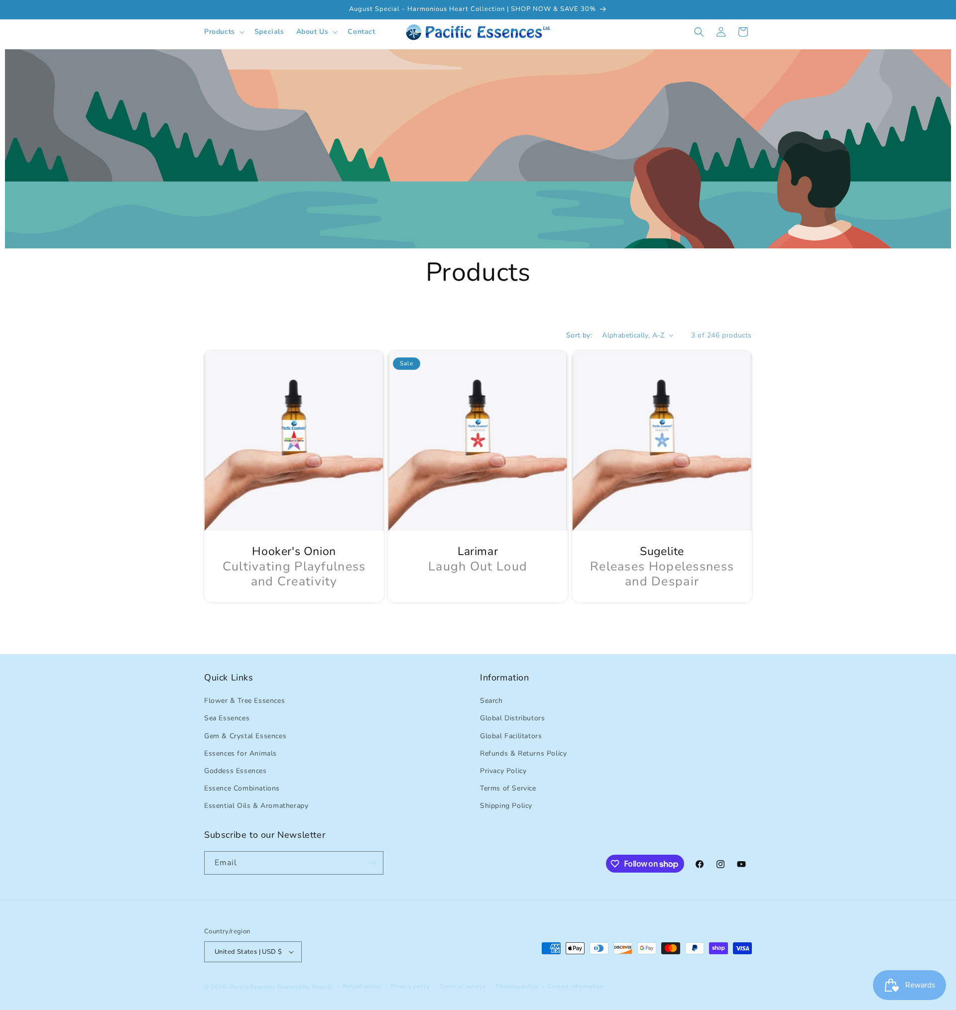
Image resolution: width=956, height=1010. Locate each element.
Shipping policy (516, 986)
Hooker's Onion (294, 551)
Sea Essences (226, 718)
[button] (223, 31)
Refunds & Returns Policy (523, 753)
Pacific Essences (252, 987)
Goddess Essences (235, 771)
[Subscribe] (372, 863)
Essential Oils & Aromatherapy (256, 805)
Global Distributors (512, 718)
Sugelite (662, 551)
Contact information (575, 986)
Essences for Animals (240, 753)
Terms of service (462, 986)
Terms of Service (508, 788)
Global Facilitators (511, 736)
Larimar (478, 551)
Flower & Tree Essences (244, 700)
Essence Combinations (242, 788)
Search (491, 700)
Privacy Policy (503, 771)
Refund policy (362, 986)
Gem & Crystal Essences (245, 736)
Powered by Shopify (305, 987)
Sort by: (579, 335)
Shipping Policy (506, 805)
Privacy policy (410, 986)
